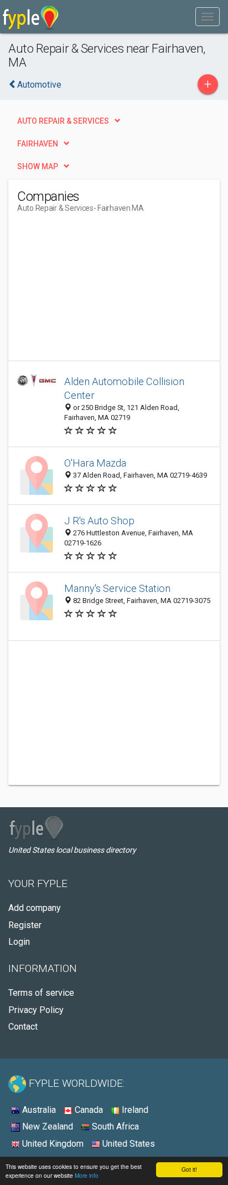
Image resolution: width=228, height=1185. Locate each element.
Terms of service (41, 993)
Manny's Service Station (117, 588)
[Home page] (30, 17)
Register (25, 925)
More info (87, 1175)
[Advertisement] (100, 291)
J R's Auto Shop (99, 520)
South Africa (114, 1126)
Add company (34, 908)
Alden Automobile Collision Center (124, 389)
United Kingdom (52, 1143)
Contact (23, 1026)
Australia (38, 1110)
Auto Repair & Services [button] (63, 121)
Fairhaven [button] (37, 143)
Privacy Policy (36, 1010)
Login (19, 941)
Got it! (189, 1169)
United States (127, 1143)
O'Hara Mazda (95, 463)
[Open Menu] (207, 16)
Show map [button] (37, 166)
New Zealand (46, 1126)
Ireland (134, 1110)
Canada (87, 1110)
